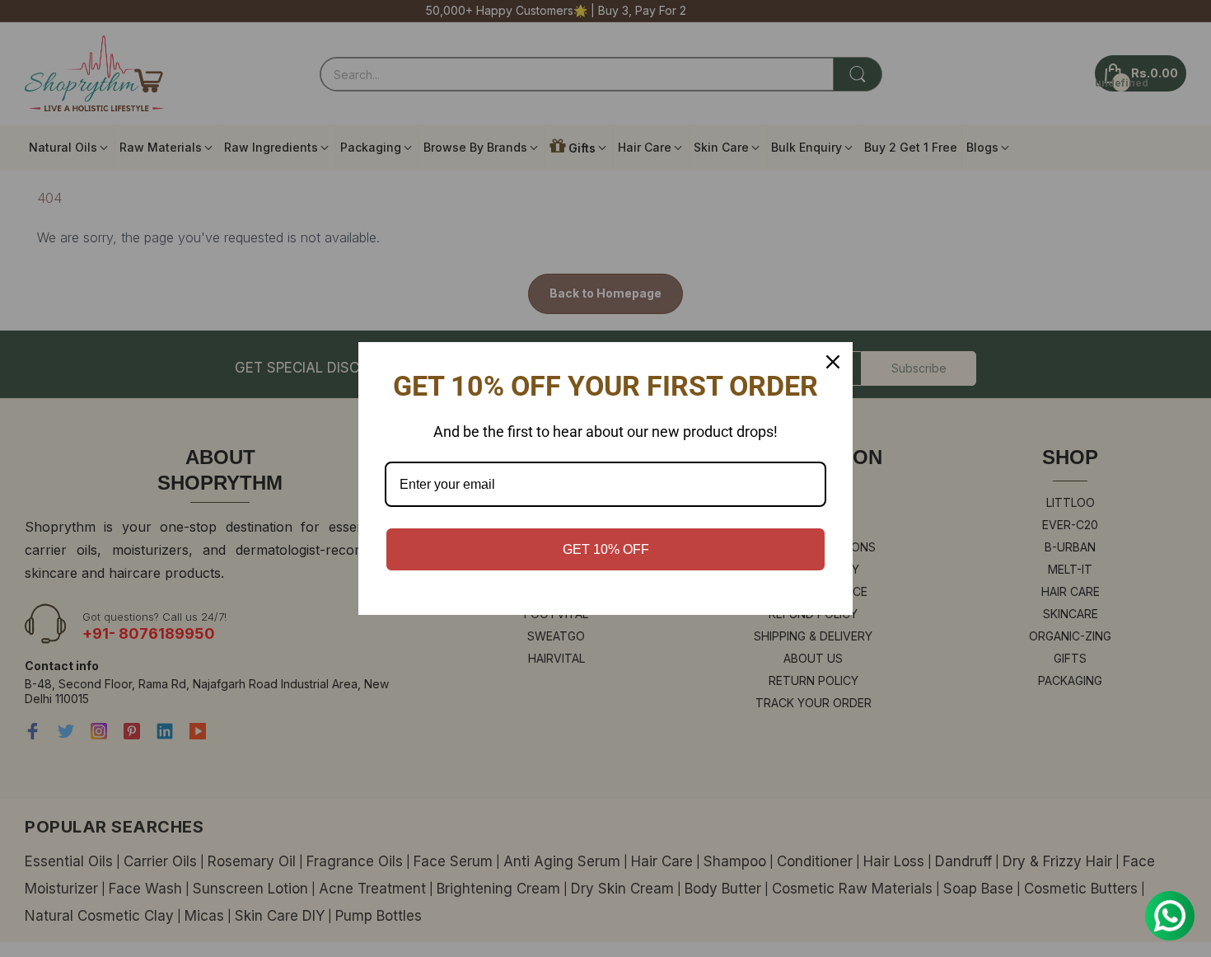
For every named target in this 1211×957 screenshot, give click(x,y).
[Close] (833, 362)
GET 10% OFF (606, 549)
